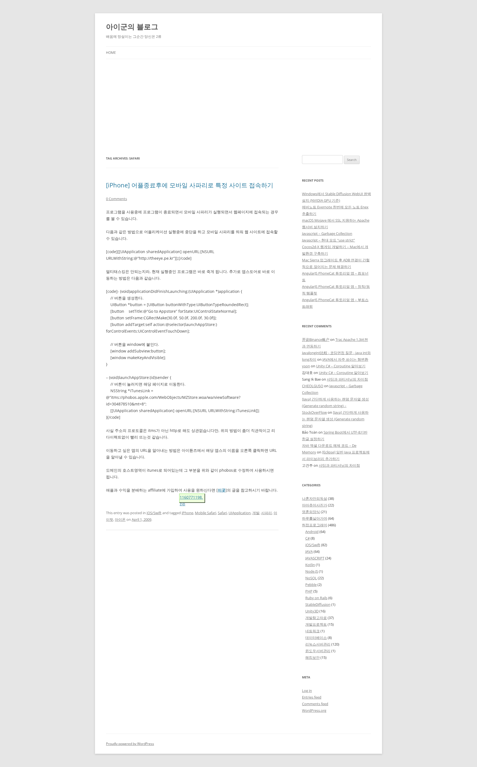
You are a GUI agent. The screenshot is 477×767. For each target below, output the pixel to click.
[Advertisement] (238, 100)
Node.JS (311, 571)
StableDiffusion (317, 604)
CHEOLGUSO (312, 385)
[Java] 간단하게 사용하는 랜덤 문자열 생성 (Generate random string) (335, 419)
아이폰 (120, 519)
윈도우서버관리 (317, 650)
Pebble (311, 584)
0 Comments (116, 198)
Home (111, 52)
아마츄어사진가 (314, 505)
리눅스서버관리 (317, 644)
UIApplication (240, 512)
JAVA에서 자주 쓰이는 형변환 (345, 359)
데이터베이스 (316, 637)
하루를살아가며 (314, 518)
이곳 (222, 490)
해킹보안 (312, 657)
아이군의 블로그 (132, 26)
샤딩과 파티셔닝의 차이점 (347, 379)
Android (312, 531)
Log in (307, 690)
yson (306, 365)
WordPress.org (314, 710)
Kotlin (310, 564)
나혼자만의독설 (314, 498)
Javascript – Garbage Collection (327, 233)
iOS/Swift (154, 512)
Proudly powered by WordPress (130, 743)
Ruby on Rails (316, 597)
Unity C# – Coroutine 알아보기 (340, 365)
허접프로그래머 (314, 524)
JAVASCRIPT (314, 558)
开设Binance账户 (315, 339)
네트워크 (312, 630)
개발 (255, 512)
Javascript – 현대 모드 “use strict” (328, 240)
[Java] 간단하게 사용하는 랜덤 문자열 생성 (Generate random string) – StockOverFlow (335, 406)
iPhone (187, 512)
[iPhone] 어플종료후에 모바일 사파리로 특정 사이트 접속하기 (189, 185)
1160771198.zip (191, 499)
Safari (222, 512)
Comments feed (315, 703)
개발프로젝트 (316, 624)
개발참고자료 (316, 617)
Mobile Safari (205, 512)
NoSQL (311, 577)
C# (307, 538)
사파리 (266, 512)
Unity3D (312, 611)
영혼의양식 (311, 511)
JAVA (309, 551)
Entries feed (311, 697)
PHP (308, 591)
